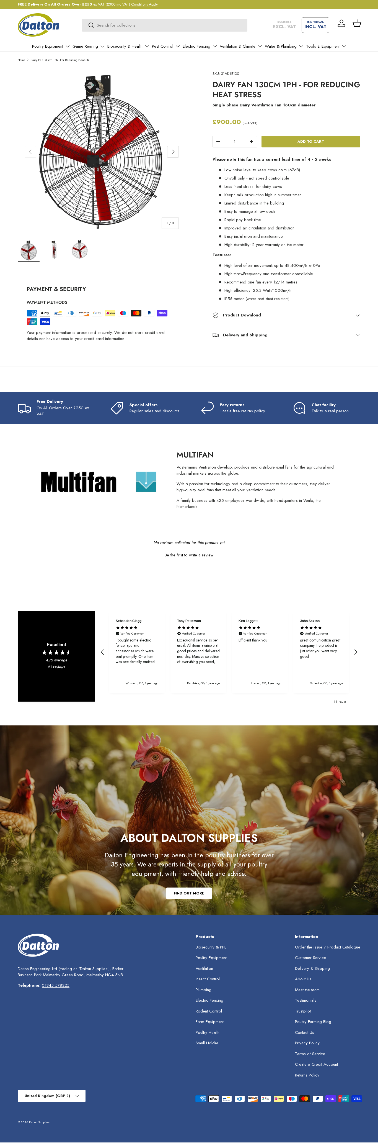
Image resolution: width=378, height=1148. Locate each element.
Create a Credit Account (316, 1064)
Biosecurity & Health (125, 46)
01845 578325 (55, 985)
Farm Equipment (210, 1022)
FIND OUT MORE (189, 893)
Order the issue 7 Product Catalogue (327, 947)
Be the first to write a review (189, 555)
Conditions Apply (144, 4)
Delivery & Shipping (312, 968)
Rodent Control (209, 1011)
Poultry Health (207, 1032)
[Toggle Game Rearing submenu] (102, 46)
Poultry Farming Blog (313, 1022)
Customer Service (310, 958)
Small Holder (207, 1043)
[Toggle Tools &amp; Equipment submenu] (344, 46)
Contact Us (304, 1032)
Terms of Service (310, 1054)
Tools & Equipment (323, 46)
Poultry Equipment (47, 46)
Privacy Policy (307, 1043)
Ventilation (204, 968)
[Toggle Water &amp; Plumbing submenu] (301, 46)
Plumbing (203, 990)
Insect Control (208, 979)
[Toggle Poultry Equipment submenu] (67, 46)
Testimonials (305, 1000)
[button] (357, 23)
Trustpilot (303, 1011)
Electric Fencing (196, 46)
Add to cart (310, 141)
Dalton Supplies (39, 1122)
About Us (303, 979)
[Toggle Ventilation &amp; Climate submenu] (260, 46)
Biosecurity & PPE (211, 947)
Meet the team (307, 990)
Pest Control (162, 46)
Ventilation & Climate (237, 46)
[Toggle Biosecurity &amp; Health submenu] (147, 46)
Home (21, 60)
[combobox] (164, 25)
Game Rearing (85, 46)
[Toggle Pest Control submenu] (177, 46)
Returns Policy (307, 1075)
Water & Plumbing (281, 46)
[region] (229, 652)
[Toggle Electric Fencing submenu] (214, 46)
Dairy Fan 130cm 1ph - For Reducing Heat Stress (61, 60)
